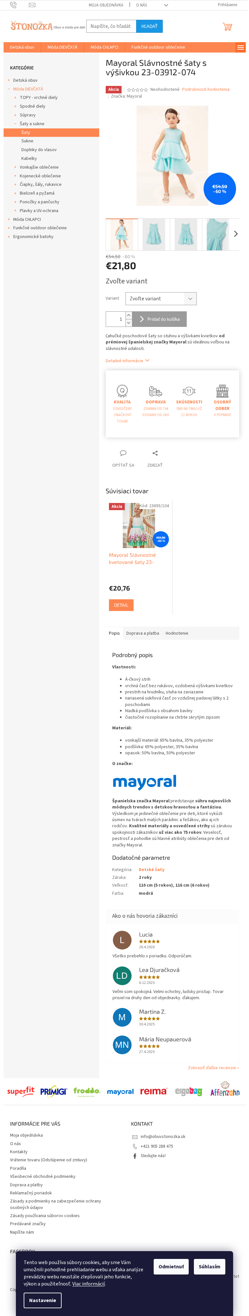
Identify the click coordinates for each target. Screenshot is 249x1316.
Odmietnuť (171, 1266)
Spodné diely (32, 106)
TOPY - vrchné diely (39, 97)
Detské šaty (151, 870)
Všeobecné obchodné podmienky (43, 1176)
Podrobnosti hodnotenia (206, 90)
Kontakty (19, 1152)
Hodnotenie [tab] (177, 633)
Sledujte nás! (153, 1156)
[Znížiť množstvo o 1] (128, 323)
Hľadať (149, 26)
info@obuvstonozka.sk (163, 1136)
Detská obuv (25, 80)
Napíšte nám (22, 1232)
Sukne (27, 141)
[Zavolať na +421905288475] (19, 5)
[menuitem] (22, 47)
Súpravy (28, 115)
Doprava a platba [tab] (142, 633)
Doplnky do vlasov (39, 150)
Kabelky (29, 158)
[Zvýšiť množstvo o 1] (128, 315)
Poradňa (18, 1168)
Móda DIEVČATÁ (28, 89)
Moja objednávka (106, 5)
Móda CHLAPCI (27, 219)
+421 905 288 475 (157, 1146)
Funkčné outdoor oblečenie (40, 228)
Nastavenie (42, 1300)
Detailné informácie (124, 361)
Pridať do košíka (164, 319)
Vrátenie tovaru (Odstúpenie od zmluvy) (48, 1160)
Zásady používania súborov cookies (45, 1216)
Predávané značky (28, 1224)
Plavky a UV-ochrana (39, 211)
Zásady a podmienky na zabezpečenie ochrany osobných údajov (55, 1204)
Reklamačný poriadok (31, 1193)
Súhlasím (209, 1266)
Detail (121, 605)
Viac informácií (88, 1283)
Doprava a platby (26, 1185)
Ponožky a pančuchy (39, 202)
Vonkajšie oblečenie (39, 167)
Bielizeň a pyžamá (37, 193)
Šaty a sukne (32, 124)
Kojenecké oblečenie (40, 176)
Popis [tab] (114, 633)
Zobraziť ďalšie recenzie (212, 1068)
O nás (141, 5)
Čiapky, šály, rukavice (41, 184)
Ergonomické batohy (33, 236)
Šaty (25, 132)
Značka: (126, 96)
